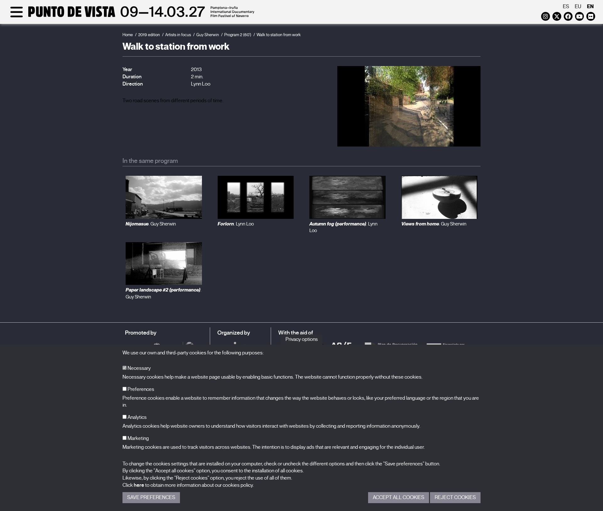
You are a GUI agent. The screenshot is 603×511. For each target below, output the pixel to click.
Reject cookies (455, 497)
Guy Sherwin (207, 34)
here (139, 485)
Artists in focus (178, 34)
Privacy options (301, 339)
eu (578, 6)
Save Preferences (151, 497)
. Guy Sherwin (151, 224)
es (566, 6)
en (590, 6)
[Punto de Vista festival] (131, 16)
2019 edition (149, 34)
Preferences (140, 389)
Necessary (139, 368)
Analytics (137, 417)
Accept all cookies (398, 497)
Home (127, 34)
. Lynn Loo (236, 224)
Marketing (138, 438)
